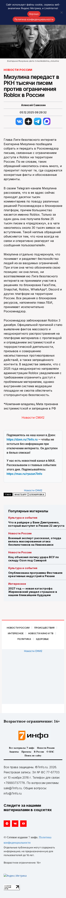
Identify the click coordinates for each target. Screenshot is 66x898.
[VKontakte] (15, 823)
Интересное (17, 583)
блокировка (37, 494)
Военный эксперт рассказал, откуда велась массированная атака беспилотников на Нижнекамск (34, 541)
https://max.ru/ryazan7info (24, 474)
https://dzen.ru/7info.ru (22, 439)
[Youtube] (23, 823)
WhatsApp (20, 494)
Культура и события (22, 517)
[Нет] (61, 12)
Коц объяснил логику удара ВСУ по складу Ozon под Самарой (33, 558)
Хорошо (34, 13)
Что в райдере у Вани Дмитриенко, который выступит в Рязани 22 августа (36, 524)
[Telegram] (7, 823)
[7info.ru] (33, 735)
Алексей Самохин (33, 105)
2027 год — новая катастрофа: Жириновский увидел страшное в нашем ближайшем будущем (32, 592)
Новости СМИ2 (33, 417)
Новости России (18, 69)
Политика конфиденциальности (33, 19)
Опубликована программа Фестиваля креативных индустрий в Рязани (35, 574)
